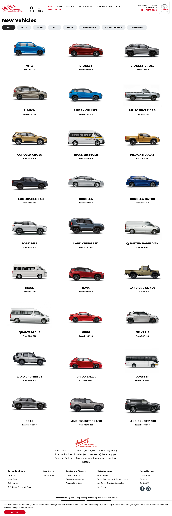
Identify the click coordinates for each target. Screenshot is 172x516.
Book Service (85, 6)
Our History (145, 475)
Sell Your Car (104, 6)
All (8, 27)
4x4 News (101, 487)
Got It (14, 512)
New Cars (12, 475)
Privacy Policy (10, 507)
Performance (89, 27)
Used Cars (12, 479)
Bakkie (70, 27)
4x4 (118, 6)
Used (59, 6)
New (50, 6)
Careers (143, 479)
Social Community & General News (112, 479)
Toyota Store (48, 475)
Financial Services (74, 483)
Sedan (39, 27)
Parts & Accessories (75, 479)
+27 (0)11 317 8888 (148, 10)
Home (31, 11)
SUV (55, 27)
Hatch (24, 27)
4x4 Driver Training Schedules (110, 483)
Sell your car (13, 483)
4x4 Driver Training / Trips (19, 487)
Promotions (102, 475)
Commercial (137, 27)
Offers (70, 6)
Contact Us (145, 483)
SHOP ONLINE (54, 9)
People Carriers (113, 27)
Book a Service (73, 475)
